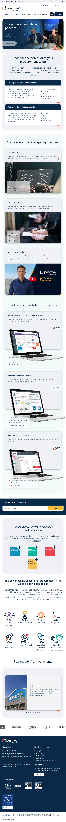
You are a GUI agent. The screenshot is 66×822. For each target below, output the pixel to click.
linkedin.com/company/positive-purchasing (18, 756)
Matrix (12, 819)
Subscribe (39, 774)
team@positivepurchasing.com (14, 754)
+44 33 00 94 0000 (10, 751)
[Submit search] (59, 1)
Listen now (9, 43)
